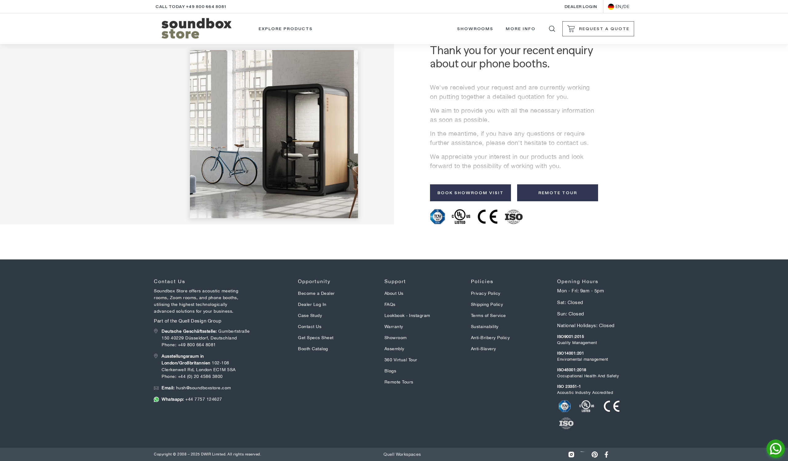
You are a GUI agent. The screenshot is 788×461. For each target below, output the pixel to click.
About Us (394, 293)
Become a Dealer (316, 293)
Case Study (310, 315)
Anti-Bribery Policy (490, 337)
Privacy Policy (486, 293)
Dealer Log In (312, 304)
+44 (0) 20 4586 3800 (200, 376)
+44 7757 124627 (192, 399)
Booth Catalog (313, 348)
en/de (623, 6)
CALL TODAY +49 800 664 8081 (190, 6)
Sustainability (485, 326)
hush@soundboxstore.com (196, 387)
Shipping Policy (487, 304)
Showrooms (475, 28)
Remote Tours (398, 381)
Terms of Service (488, 315)
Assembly (394, 348)
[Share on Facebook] (606, 454)
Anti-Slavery (483, 348)
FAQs (390, 304)
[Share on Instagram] (571, 454)
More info (521, 28)
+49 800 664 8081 (197, 344)
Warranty (393, 326)
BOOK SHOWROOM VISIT (470, 192)
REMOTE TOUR (557, 192)
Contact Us (309, 326)
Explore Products (286, 28)
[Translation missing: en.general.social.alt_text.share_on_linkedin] (583, 454)
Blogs (390, 370)
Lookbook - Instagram (407, 315)
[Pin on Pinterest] (595, 454)
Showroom (395, 337)
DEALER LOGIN (581, 6)
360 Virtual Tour (400, 359)
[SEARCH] (552, 29)
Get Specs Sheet (316, 337)
